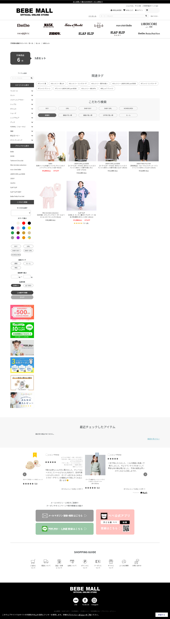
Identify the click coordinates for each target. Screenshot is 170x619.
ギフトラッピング (16, 140)
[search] (146, 15)
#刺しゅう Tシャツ (107, 88)
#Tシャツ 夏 (42, 83)
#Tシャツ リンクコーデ (148, 83)
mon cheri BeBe (15, 169)
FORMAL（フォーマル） (18, 127)
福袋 (11, 131)
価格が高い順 (87, 115)
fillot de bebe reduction (18, 165)
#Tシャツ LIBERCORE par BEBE (66, 88)
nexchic (12, 183)
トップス (13, 104)
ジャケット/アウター (17, 100)
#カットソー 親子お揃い (99, 83)
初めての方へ (154, 16)
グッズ (12, 122)
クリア (22, 297)
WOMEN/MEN (128, 108)
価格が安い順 (67, 115)
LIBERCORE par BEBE (17, 174)
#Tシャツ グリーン (44, 88)
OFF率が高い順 (108, 115)
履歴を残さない (153, 439)
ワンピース (14, 91)
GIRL (67, 108)
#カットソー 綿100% (89, 88)
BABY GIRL (108, 108)
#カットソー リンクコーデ (78, 83)
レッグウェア (14, 118)
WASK (12, 156)
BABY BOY (87, 108)
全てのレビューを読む (70, 489)
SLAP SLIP (13, 187)
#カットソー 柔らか (57, 83)
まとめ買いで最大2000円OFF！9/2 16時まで (85, 2)
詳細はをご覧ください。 (81, 614)
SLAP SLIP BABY (15, 192)
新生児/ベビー (15, 135)
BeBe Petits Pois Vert (17, 196)
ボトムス (13, 109)
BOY (47, 108)
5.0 (36, 484)
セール (128, 115)
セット (12, 95)
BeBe (12, 151)
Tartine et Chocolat (16, 160)
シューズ (13, 113)
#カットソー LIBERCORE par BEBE (124, 83)
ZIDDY (12, 178)
